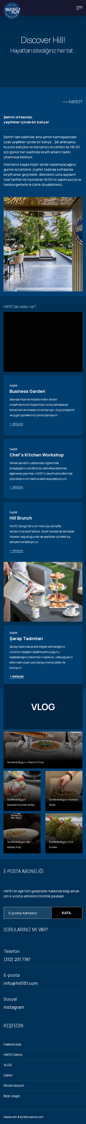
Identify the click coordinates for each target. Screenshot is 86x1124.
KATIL (67, 913)
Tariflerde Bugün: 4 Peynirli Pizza (25, 762)
